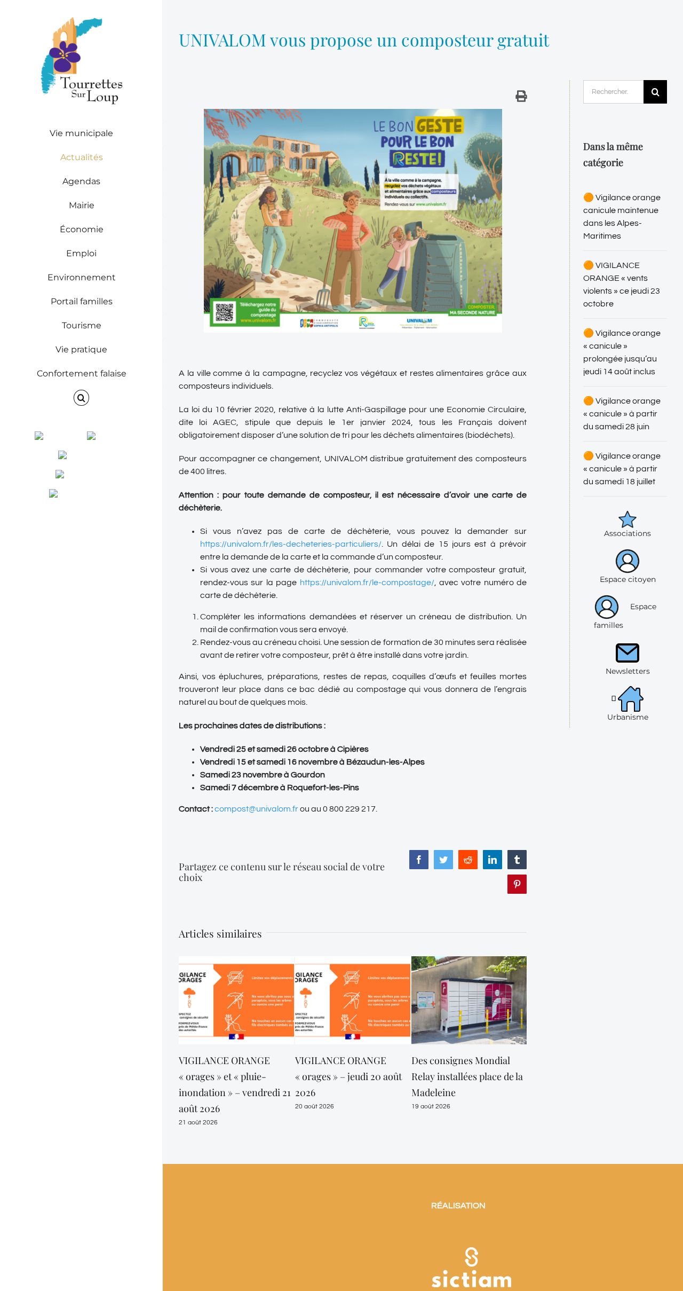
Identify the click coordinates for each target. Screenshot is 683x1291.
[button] (81, 398)
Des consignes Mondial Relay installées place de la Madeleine (351, 1076)
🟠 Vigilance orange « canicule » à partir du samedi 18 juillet (622, 469)
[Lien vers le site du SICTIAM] (471, 1217)
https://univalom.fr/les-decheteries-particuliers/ (291, 544)
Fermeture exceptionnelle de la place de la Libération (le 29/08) (467, 1076)
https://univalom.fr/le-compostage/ (367, 582)
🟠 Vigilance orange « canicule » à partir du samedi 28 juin (622, 414)
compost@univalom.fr (256, 809)
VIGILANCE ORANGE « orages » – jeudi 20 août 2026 (232, 1076)
